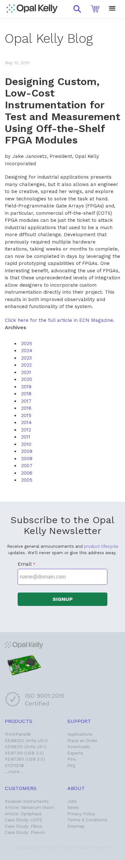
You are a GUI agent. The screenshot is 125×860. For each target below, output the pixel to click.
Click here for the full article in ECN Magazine (59, 320)
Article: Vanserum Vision (29, 807)
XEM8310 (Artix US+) (26, 746)
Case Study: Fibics (23, 826)
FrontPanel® (18, 734)
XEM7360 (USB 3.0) (25, 759)
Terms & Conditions (87, 819)
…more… (14, 771)
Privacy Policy (81, 813)
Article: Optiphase (23, 813)
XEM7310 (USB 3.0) (24, 753)
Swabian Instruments (27, 801)
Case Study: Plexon (25, 832)
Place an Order (82, 740)
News (73, 807)
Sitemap (76, 826)
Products (18, 721)
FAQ (71, 765)
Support (79, 721)
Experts (75, 753)
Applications (79, 734)
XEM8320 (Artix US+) (26, 740)
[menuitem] (26, 343)
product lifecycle (101, 546)
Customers (21, 788)
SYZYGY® (14, 765)
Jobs (72, 801)
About (76, 788)
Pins (71, 759)
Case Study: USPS (23, 819)
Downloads (78, 746)
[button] (77, 9)
